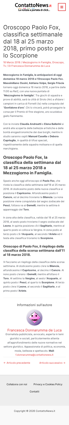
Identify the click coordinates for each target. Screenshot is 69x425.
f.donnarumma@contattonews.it (34, 354)
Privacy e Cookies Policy (48, 384)
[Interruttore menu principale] (62, 7)
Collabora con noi (17, 384)
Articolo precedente (17, 363)
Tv (4, 65)
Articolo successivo (52, 363)
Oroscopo (58, 62)
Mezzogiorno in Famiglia (37, 62)
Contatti (34, 391)
